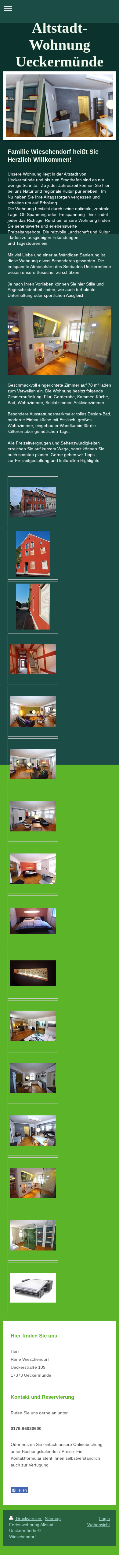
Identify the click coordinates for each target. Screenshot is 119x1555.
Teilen (21, 1490)
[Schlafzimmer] (33, 868)
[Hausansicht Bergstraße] (33, 554)
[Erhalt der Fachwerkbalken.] (33, 973)
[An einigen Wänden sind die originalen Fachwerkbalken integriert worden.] (33, 921)
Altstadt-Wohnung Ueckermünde (59, 45)
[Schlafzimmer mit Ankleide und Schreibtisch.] (33, 1026)
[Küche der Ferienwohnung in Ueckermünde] (33, 1078)
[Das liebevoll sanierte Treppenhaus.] (33, 659)
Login (104, 1518)
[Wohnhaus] (33, 502)
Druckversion (28, 1518)
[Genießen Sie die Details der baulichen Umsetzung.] (33, 1183)
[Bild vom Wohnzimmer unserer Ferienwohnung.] (33, 711)
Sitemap (53, 1518)
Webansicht (98, 1524)
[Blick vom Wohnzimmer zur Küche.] (33, 764)
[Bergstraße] (33, 607)
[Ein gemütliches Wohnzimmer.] (33, 816)
